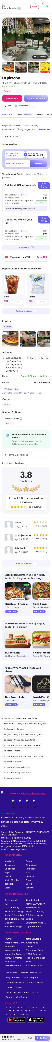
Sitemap (30, 982)
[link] (13, 289)
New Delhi (9, 861)
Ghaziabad (10, 868)
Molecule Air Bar (13, 950)
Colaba (29, 919)
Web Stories (21, 997)
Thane (29, 880)
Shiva (17, 522)
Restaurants (8, 817)
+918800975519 (42, 382)
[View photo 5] (46, 67)
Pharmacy (37, 821)
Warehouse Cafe (34, 950)
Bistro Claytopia (33, 939)
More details (22, 195)
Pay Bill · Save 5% (36, 98)
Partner (9, 987)
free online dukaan (35, 793)
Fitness (5, 821)
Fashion (29, 817)
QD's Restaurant (13, 965)
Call (30, 1038)
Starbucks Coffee (13, 958)
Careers (10, 997)
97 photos (41, 57)
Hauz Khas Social (34, 965)
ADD (43, 202)
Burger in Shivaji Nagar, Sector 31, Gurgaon (23, 734)
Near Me (16, 977)
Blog (8, 977)
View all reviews (23, 563)
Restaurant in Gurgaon (14, 729)
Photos (7, 326)
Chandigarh (31, 865)
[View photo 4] (33, 67)
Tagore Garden (33, 926)
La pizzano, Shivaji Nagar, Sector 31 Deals (22, 745)
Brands (18, 987)
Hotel (27, 821)
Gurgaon (30, 861)
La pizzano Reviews (12, 761)
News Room (11, 972)
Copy (32, 358)
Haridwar (30, 887)
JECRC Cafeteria (34, 954)
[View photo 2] (8, 67)
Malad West (10, 922)
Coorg (29, 884)
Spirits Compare (30, 977)
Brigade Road (32, 900)
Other (4, 826)
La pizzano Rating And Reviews (17, 772)
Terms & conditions (18, 454)
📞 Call (7, 105)
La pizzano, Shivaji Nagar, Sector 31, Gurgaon (23, 756)
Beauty (20, 817)
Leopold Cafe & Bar (35, 958)
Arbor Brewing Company (15, 942)
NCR (28, 872)
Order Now (12, 98)
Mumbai (30, 876)
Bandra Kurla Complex (15, 919)
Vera (33, 992)
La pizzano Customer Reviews (17, 767)
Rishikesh (9, 884)
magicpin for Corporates (17, 992)
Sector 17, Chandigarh (36, 911)
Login (34, 7)
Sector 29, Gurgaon (35, 904)
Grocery (40, 817)
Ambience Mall (33, 907)
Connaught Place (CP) (36, 922)
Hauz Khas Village (13, 926)
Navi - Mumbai (12, 880)
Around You (35, 972)
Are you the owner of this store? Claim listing (21, 393)
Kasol (7, 887)
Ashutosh (20, 548)
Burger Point (32, 942)
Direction (44, 358)
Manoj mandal (22, 535)
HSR (6, 904)
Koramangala (11, 900)
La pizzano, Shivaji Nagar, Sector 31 (19, 740)
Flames (29, 946)
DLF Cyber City (12, 907)
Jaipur (8, 872)
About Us (23, 972)
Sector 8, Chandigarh (15, 911)
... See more (43, 129)
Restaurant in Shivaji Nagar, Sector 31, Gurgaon (25, 723)
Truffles (8, 939)
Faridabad (31, 868)
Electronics (16, 821)
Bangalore (10, 865)
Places (40, 982)
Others (25, 1014)
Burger (7, 405)
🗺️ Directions (21, 105)
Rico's (28, 961)
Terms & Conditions (15, 982)
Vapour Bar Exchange (15, 954)
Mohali (8, 876)
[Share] (34, 106)
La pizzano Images (12, 778)
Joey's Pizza (10, 961)
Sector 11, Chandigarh (15, 915)
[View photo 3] (21, 67)
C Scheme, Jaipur (34, 915)
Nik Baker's (10, 946)
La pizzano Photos (12, 751)
